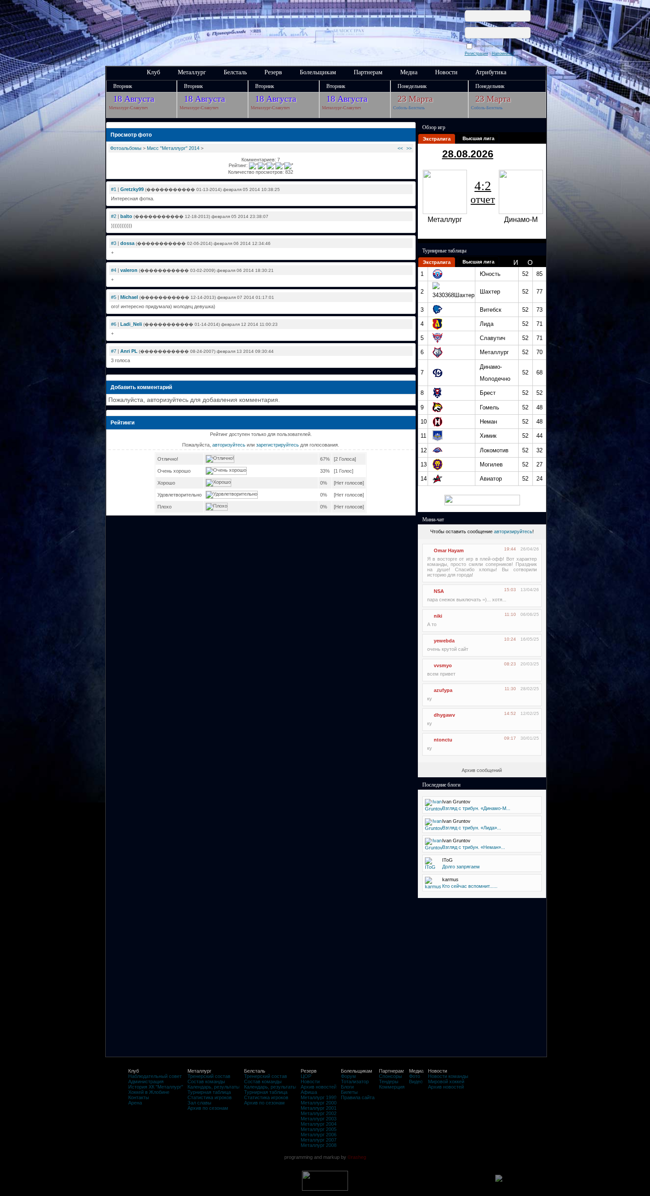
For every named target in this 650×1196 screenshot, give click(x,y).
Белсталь (235, 72)
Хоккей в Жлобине (148, 1092)
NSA (439, 591)
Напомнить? (503, 53)
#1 (113, 189)
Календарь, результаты (213, 1086)
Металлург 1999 (318, 1097)
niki (438, 616)
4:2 (482, 192)
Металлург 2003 (318, 1118)
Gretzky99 (132, 189)
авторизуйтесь (228, 444)
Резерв (273, 72)
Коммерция (392, 1086)
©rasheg (357, 1157)
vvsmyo (443, 665)
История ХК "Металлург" (155, 1086)
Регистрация (476, 53)
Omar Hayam (449, 550)
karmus (450, 879)
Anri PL (129, 351)
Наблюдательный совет (155, 1076)
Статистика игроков (209, 1097)
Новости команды (448, 1076)
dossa (127, 243)
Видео (416, 1081)
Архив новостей (318, 1086)
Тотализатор (355, 1081)
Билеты (349, 1092)
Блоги (347, 1086)
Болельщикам (318, 72)
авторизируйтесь (513, 531)
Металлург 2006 (318, 1134)
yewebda (444, 640)
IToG (447, 860)
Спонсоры (390, 1076)
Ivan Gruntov (456, 801)
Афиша (309, 1092)
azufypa (443, 690)
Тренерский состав (208, 1076)
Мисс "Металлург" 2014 (173, 148)
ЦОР (306, 1076)
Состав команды (206, 1081)
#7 (113, 351)
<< (400, 148)
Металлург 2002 (318, 1113)
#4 (113, 270)
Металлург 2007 (318, 1140)
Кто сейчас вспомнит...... (469, 886)
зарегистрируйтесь (277, 444)
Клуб (153, 72)
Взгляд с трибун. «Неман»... (473, 847)
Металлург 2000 (318, 1102)
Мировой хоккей (446, 1081)
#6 (113, 324)
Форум (348, 1076)
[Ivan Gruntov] (434, 808)
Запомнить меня (490, 46)
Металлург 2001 (318, 1108)
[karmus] (433, 886)
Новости (446, 72)
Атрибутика (490, 72)
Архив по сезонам (207, 1108)
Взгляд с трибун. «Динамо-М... (476, 808)
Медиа (408, 72)
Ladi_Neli (131, 324)
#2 (113, 216)
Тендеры (388, 1081)
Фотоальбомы (125, 148)
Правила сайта (358, 1097)
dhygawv (444, 715)
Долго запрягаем (461, 866)
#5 (113, 297)
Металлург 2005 (318, 1129)
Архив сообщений (482, 770)
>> (409, 148)
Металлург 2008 (318, 1145)
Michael (129, 297)
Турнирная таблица (209, 1092)
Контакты (138, 1097)
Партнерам (368, 72)
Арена (135, 1102)
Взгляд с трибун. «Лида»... (471, 827)
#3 (113, 243)
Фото (414, 1076)
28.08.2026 (467, 154)
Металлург (192, 72)
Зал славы (199, 1102)
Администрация (146, 1081)
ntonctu (443, 739)
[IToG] (430, 867)
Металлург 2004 (318, 1124)
